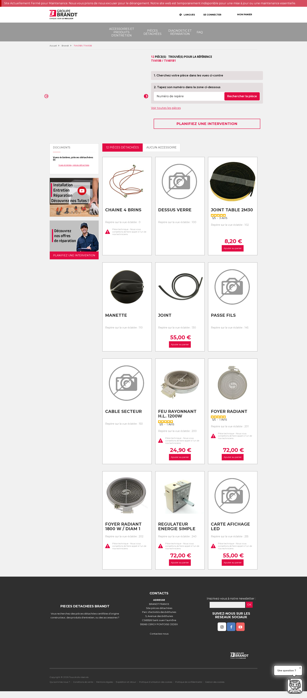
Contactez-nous (159, 633)
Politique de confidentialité (188, 682)
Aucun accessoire (161, 147)
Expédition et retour (126, 682)
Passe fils (223, 315)
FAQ (200, 32)
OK (249, 604)
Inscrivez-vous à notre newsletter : (231, 598)
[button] (46, 96)
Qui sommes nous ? (60, 682)
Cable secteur (123, 411)
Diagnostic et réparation (180, 32)
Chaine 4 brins (123, 210)
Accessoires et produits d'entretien (121, 32)
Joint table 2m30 (232, 210)
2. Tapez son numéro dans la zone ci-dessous (187, 87)
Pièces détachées (152, 32)
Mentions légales (104, 682)
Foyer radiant (229, 411)
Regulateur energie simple (176, 526)
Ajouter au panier (233, 248)
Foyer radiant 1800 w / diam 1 (123, 526)
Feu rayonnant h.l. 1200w (177, 414)
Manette (116, 315)
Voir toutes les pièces (166, 108)
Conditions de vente (83, 682)
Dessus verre (175, 210)
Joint (164, 315)
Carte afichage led (230, 526)
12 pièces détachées (122, 147)
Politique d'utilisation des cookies (155, 682)
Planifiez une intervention (206, 124)
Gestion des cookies (214, 682)
